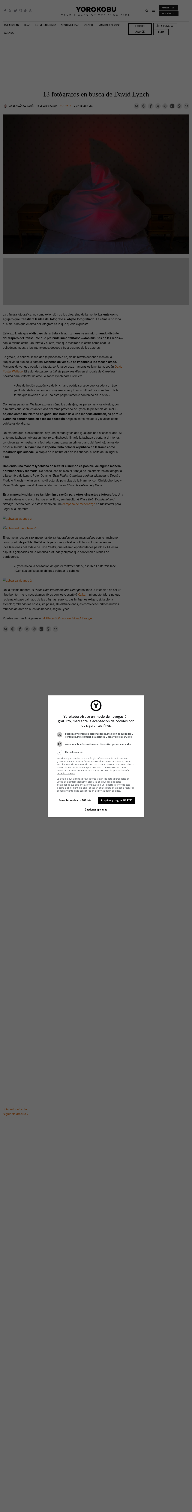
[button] (96, 752)
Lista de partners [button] (66, 773)
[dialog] (96, 756)
